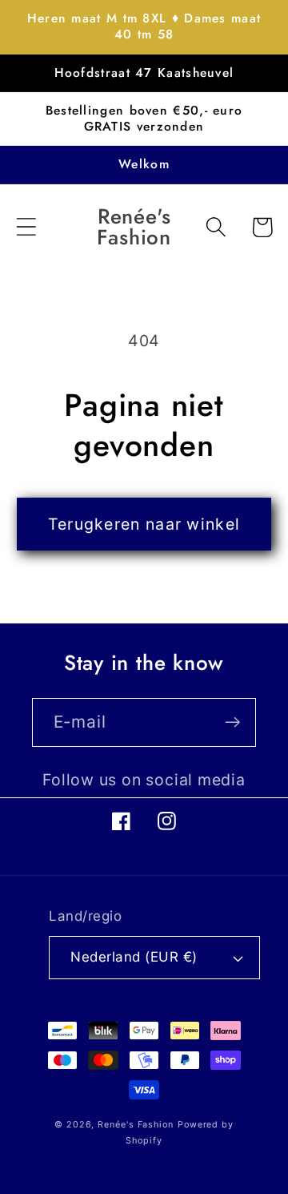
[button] (26, 227)
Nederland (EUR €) (134, 957)
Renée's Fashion (136, 1124)
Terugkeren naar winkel (144, 524)
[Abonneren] (232, 722)
